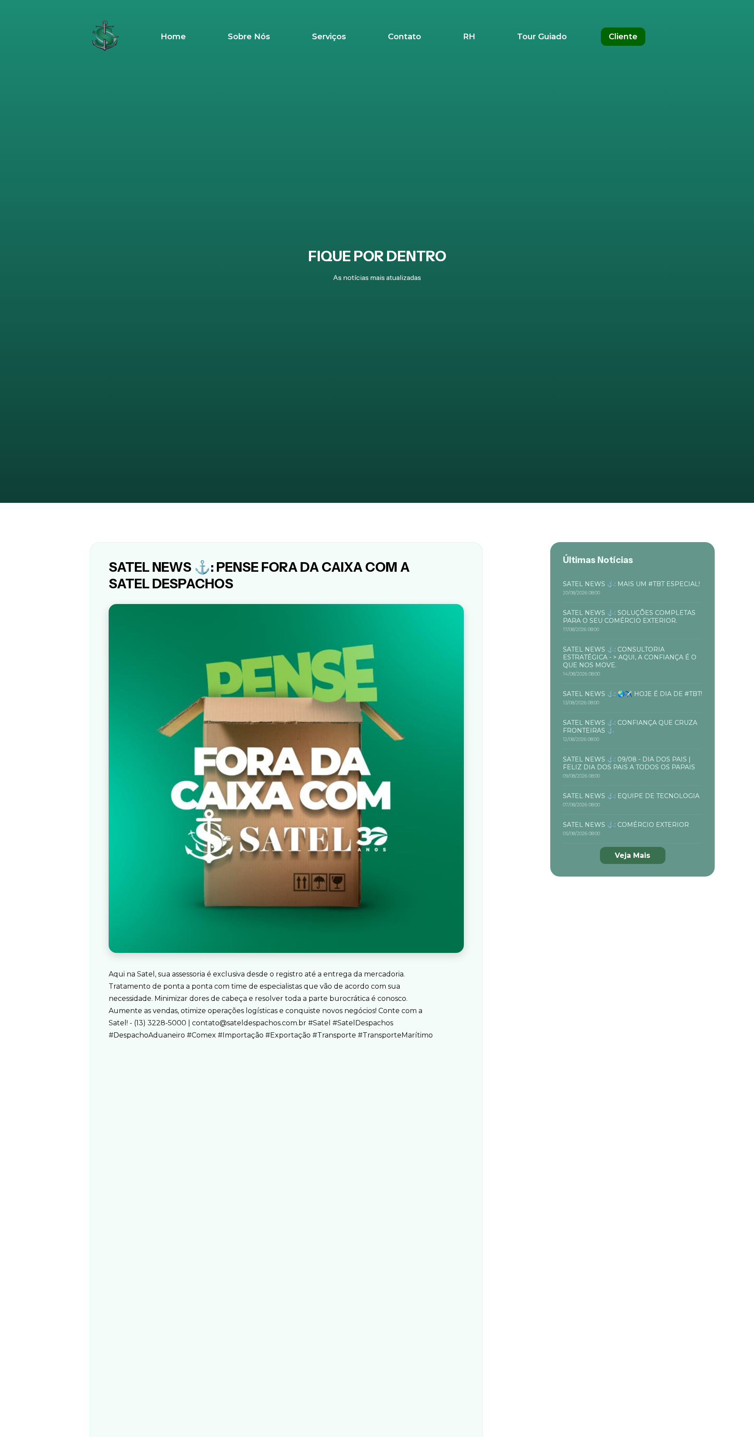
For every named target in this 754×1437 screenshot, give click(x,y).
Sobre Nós (249, 36)
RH (469, 36)
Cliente (623, 36)
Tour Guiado (542, 36)
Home (173, 36)
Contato (404, 36)
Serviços (329, 36)
